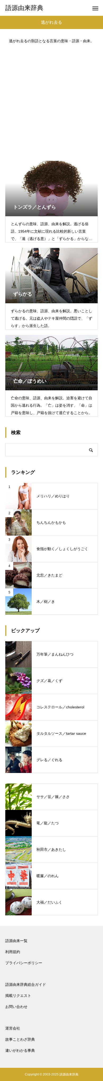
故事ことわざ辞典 (20, 1039)
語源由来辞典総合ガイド (25, 984)
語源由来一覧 (16, 941)
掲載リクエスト (18, 995)
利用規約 (12, 952)
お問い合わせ (16, 1007)
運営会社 (12, 1028)
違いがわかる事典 (20, 1050)
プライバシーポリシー (23, 963)
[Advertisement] (51, 99)
